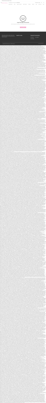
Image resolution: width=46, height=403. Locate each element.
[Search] (43, 2)
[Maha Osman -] (4, 3)
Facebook (32, 37)
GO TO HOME (23, 27)
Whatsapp (32, 38)
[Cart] (41, 2)
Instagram (37, 37)
